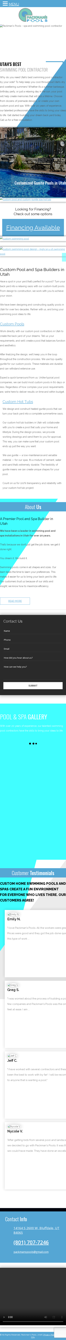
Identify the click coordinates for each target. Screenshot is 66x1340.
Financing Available (33, 227)
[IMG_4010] (16, 798)
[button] (6, 4)
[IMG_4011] (16, 765)
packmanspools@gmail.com (31, 1252)
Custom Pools (12, 324)
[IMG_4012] (49, 765)
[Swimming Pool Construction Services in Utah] (14, 238)
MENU (14, 4)
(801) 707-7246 (31, 1242)
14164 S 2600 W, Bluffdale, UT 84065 (36, 1230)
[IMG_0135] (16, 831)
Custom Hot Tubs (18, 401)
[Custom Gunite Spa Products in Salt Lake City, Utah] (25, 199)
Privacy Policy (49, 1335)
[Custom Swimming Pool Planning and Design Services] (33, 254)
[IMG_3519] (49, 798)
